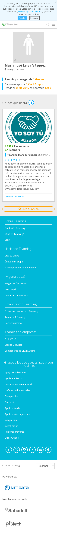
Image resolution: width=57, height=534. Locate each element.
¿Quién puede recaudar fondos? (21, 267)
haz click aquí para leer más (30, 11)
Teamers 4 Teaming (15, 317)
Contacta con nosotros (16, 295)
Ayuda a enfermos (14, 378)
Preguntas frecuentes (16, 283)
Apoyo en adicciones (15, 372)
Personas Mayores (14, 431)
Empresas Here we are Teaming (21, 311)
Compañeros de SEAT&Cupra (20, 350)
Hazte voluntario (13, 322)
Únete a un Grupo (14, 261)
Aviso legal (10, 289)
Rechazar (34, 18)
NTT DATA (10, 338)
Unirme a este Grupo (15, 196)
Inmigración (11, 419)
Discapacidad (11, 396)
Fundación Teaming (15, 228)
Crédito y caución (13, 344)
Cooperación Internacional (18, 384)
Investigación (11, 425)
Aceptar (22, 18)
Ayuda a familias (13, 408)
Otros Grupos (12, 437)
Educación (10, 402)
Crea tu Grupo (30, 209)
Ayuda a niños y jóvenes (17, 414)
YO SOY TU (12, 160)
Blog (7, 239)
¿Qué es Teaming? (14, 233)
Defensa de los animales (17, 390)
